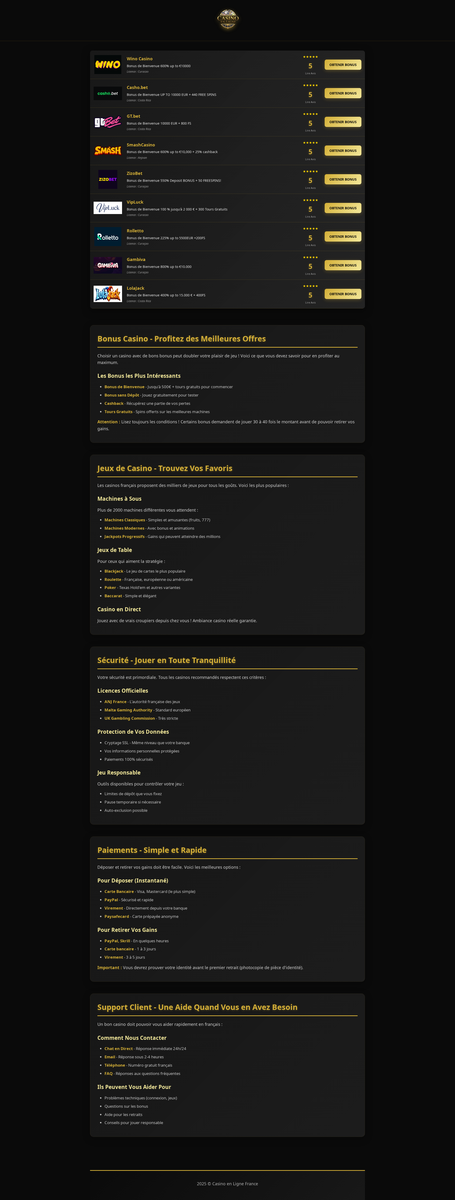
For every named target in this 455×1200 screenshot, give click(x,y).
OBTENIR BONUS (343, 64)
